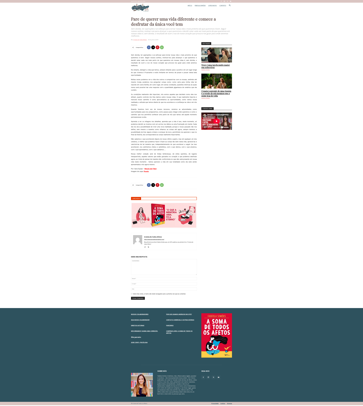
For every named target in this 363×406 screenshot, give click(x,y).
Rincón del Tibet (151, 169)
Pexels (146, 171)
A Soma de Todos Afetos (140, 39)
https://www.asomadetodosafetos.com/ (154, 239)
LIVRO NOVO (212, 5)
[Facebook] (221, 1)
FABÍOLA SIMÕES (200, 5)
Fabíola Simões (205, 69)
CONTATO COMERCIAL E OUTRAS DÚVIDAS (180, 320)
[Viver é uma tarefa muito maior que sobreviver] (216, 55)
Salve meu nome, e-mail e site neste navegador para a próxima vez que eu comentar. (159, 294)
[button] (229, 6)
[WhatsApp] (162, 47)
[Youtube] (230, 1)
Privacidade (215, 403)
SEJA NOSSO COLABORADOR (140, 320)
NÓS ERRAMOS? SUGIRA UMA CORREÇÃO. (144, 331)
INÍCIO (190, 5)
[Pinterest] (157, 47)
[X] (227, 1)
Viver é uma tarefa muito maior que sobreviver (215, 66)
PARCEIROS (169, 325)
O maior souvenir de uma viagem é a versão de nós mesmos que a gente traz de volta (216, 93)
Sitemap (229, 403)
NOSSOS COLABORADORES (139, 314)
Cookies (222, 403)
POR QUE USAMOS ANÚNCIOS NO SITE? (179, 314)
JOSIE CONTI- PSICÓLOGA (139, 342)
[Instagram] (224, 1)
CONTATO (222, 5)
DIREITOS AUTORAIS (137, 325)
